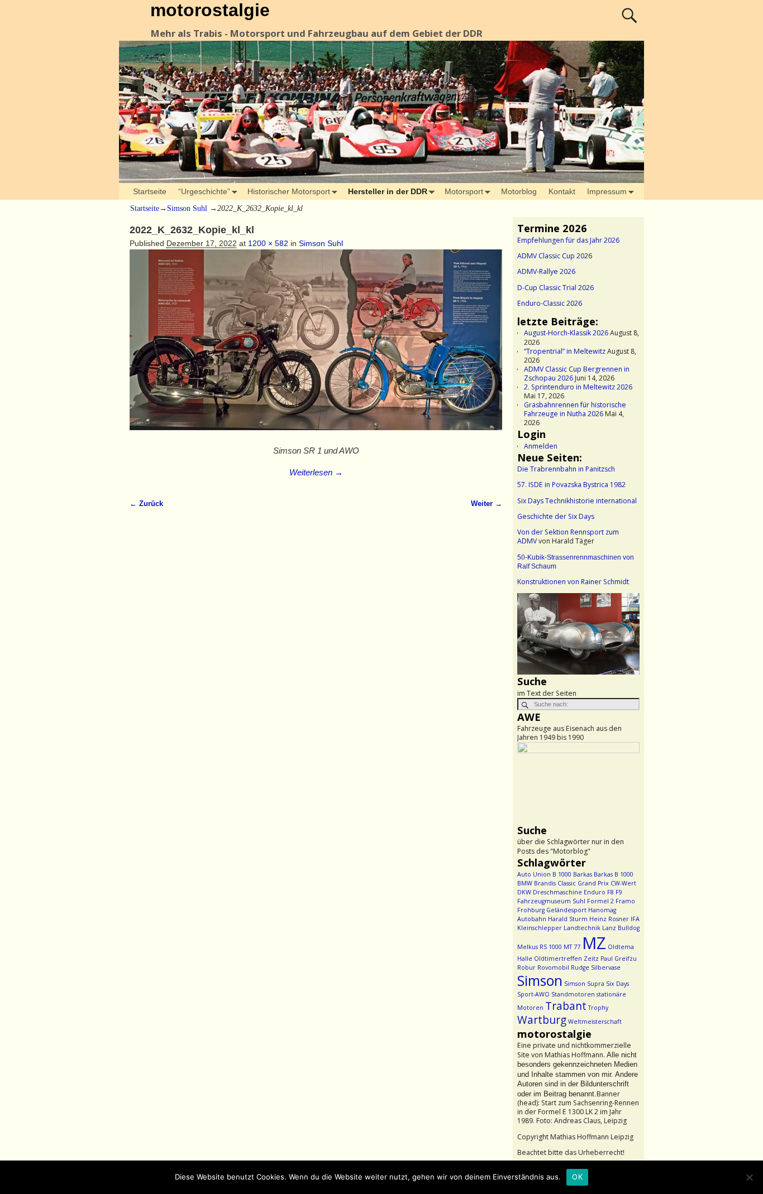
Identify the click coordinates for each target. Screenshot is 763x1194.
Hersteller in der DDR (387, 191)
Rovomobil (553, 967)
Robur (526, 967)
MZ (594, 943)
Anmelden (540, 446)
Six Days (617, 984)
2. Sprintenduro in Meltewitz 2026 (578, 387)
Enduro (594, 892)
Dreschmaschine (557, 892)
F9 (619, 892)
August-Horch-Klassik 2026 (566, 333)
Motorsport (464, 191)
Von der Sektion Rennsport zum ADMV (568, 536)
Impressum (607, 191)
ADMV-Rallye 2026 (546, 271)
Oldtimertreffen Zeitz (566, 958)
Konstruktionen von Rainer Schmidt (573, 581)
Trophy (598, 1008)
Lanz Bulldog (621, 928)
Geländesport (566, 910)
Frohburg (531, 910)
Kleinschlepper (539, 928)
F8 (610, 892)
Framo (625, 901)
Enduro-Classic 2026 (549, 303)
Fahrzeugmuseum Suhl (551, 901)
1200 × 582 (268, 243)
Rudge (580, 967)
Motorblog (519, 191)
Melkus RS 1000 (539, 947)
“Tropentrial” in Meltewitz (564, 351)
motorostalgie (210, 10)
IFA (635, 919)
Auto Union (534, 874)
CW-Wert (623, 883)
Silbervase (606, 967)
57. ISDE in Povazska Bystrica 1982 (571, 484)
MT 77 (572, 947)
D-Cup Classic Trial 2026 (555, 287)
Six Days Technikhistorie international (577, 500)
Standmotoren (573, 994)
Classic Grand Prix (583, 883)
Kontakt (562, 191)
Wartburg (541, 1020)
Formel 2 (600, 901)
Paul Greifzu (618, 958)
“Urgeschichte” (204, 191)
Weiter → (486, 504)
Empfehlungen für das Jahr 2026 (568, 240)
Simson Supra (584, 984)
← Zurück (146, 504)
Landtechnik (582, 928)
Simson (539, 980)
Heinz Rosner (609, 919)
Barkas (582, 874)
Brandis (545, 883)
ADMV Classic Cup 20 (550, 256)
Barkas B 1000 (613, 874)
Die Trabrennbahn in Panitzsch (566, 469)
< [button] (531, 631)
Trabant (565, 1006)
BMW (524, 883)
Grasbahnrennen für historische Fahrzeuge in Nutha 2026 (575, 409)
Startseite (149, 191)
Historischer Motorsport (288, 191)
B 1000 (561, 874)
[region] (578, 634)
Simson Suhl (187, 208)
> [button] (625, 631)
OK (577, 1176)
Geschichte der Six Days (555, 516)
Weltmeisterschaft (595, 1022)
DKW (524, 892)
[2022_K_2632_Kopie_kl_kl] (316, 345)
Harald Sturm (568, 919)
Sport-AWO (533, 994)
